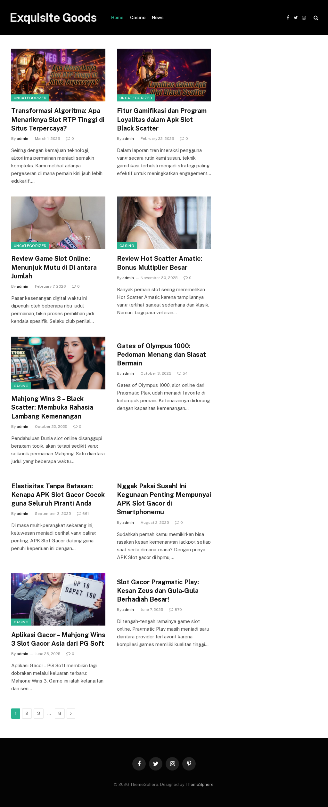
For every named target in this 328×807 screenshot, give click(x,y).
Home (117, 17)
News (158, 17)
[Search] (315, 18)
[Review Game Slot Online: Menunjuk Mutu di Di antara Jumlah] (58, 222)
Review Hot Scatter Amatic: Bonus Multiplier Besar (159, 263)
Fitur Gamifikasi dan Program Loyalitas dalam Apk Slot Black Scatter (162, 119)
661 (85, 513)
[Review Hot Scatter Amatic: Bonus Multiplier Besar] (164, 222)
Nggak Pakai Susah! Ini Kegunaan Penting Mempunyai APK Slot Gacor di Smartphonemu (164, 499)
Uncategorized (30, 98)
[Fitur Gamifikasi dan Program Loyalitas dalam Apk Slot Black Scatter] (164, 75)
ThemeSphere (199, 784)
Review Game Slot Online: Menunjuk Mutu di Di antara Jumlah (54, 267)
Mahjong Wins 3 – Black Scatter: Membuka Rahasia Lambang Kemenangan (52, 407)
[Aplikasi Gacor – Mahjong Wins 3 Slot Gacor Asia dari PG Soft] (58, 599)
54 (185, 373)
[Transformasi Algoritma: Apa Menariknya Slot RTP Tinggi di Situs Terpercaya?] (58, 75)
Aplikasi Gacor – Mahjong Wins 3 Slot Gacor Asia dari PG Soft (58, 639)
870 (178, 609)
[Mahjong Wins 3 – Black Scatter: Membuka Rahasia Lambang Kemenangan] (58, 363)
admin (22, 138)
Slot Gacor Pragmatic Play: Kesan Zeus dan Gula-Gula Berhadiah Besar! (158, 590)
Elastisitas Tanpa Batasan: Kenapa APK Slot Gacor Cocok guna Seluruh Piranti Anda (58, 494)
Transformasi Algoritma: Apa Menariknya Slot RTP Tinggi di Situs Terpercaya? (57, 119)
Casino (137, 17)
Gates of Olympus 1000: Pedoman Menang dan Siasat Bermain (161, 354)
